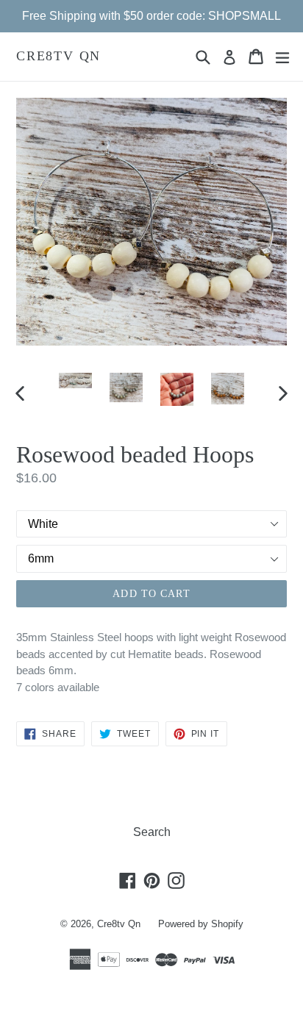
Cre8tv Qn (58, 56)
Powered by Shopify (200, 923)
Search (152, 832)
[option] (75, 380)
